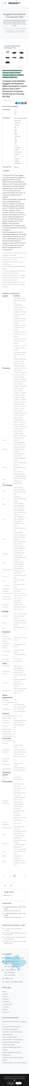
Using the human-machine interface (12, 1057)
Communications (7, 1004)
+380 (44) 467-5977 (10, 970)
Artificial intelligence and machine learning (14, 1062)
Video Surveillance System (9, 1037)
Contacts (4, 994)
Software (4, 1009)
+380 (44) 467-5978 (9, 975)
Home (5, 28)
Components (6, 1001)
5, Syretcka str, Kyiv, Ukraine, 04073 (14, 958)
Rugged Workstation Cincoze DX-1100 (15, 31)
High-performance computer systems (15, 30)
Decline (11, 1083)
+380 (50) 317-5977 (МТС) (11, 964)
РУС (5, 885)
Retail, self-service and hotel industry (12, 1039)
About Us (5, 996)
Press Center (6, 1012)
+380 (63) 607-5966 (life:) (11, 966)
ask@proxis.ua (9, 978)
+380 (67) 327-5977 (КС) (11, 961)
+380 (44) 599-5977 (9, 972)
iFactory (4, 1060)
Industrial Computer (20, 28)
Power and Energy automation (11, 1042)
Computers (5, 999)
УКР (11, 885)
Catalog (11, 28)
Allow (18, 1083)
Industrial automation (8, 1044)
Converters (5, 1007)
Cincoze (12, 100)
